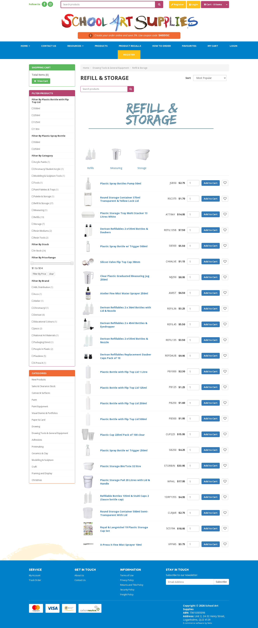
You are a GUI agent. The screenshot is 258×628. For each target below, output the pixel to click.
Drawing (36, 426)
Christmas (37, 480)
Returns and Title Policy (131, 584)
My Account (34, 575)
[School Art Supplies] (129, 20)
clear (51, 273)
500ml (37, 108)
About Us (79, 575)
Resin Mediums (43, 230)
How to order (161, 46)
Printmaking (38, 446)
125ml (37, 122)
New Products (39, 379)
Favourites (189, 46)
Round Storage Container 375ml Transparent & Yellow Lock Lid (120, 199)
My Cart (213, 46)
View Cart (42, 81)
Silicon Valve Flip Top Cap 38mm (120, 262)
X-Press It (40, 362)
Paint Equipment (40, 406)
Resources (74, 46)
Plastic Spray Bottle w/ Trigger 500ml (123, 246)
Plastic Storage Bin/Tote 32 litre (120, 466)
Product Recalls (130, 46)
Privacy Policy (127, 580)
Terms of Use (127, 575)
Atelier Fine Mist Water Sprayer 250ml (124, 293)
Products (101, 46)
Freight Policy (126, 594)
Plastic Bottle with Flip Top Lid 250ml (123, 403)
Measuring (40, 210)
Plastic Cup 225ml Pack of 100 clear (122, 434)
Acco (38, 294)
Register (178, 4)
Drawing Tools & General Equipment (50, 433)
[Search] (159, 4)
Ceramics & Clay (40, 453)
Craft (34, 466)
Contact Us (48, 46)
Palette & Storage (44, 196)
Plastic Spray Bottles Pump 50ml (120, 183)
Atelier (38, 300)
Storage (39, 224)
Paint (34, 399)
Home (24, 46)
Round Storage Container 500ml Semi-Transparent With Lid (124, 513)
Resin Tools (41, 237)
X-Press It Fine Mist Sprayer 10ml (121, 544)
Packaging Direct (43, 342)
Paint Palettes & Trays (46, 189)
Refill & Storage (43, 203)
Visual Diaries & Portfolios (45, 413)
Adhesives (37, 439)
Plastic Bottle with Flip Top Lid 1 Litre (123, 372)
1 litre (36, 128)
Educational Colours (45, 321)
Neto (209, 623)
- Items (214, 4)
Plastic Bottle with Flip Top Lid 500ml (123, 419)
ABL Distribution (43, 287)
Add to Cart (210, 183)
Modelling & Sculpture (43, 460)
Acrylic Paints (42, 162)
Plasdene (40, 356)
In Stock (40, 250)
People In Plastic (43, 349)
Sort (188, 78)
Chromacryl (41, 307)
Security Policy (127, 589)
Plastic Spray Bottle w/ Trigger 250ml (123, 450)
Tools (38, 182)
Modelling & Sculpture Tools (49, 175)
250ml (37, 115)
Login (194, 4)
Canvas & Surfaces (41, 392)
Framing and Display (42, 473)
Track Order (35, 580)
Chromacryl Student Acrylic (49, 169)
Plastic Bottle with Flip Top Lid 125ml (123, 387)
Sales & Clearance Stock (43, 386)
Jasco (38, 328)
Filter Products (42, 93)
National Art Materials (46, 335)
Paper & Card (38, 419)
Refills (39, 217)
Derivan (39, 314)
